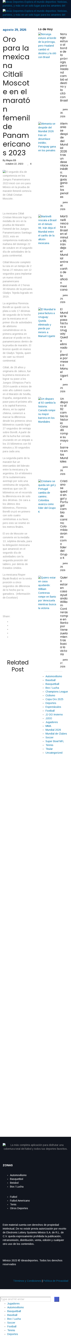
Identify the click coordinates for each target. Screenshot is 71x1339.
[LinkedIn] (11, 629)
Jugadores (52, 722)
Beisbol (14, 1182)
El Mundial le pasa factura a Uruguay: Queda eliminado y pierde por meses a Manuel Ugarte (64, 344)
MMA (48, 726)
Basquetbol (16, 1179)
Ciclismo (50, 695)
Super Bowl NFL (55, 741)
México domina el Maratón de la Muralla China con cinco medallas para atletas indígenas (16, 1085)
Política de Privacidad (55, 1280)
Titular (49, 748)
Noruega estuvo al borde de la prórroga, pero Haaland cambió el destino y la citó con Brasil (64, 69)
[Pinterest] (11, 636)
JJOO (49, 718)
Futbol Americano (20, 1200)
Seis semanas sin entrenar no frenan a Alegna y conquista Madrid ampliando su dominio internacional (18, 940)
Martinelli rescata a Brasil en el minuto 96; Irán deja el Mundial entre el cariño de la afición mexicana (64, 253)
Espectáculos (53, 706)
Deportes (51, 703)
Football (50, 710)
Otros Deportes (19, 1208)
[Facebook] (11, 621)
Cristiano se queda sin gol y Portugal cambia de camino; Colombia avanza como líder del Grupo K (64, 519)
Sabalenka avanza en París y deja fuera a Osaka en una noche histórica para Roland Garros (18, 865)
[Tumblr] (11, 633)
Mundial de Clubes (56, 733)
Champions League (57, 691)
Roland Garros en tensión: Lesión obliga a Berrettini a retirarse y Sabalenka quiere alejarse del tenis (17, 787)
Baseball (51, 680)
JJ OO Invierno (54, 714)
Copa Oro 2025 (54, 699)
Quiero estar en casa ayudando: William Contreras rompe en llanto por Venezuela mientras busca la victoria (64, 615)
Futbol (13, 1196)
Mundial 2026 (53, 729)
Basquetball (52, 684)
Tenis (13, 1204)
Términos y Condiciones (27, 1280)
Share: (6, 616)
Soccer (50, 737)
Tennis (49, 745)
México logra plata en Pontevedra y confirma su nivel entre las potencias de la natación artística (18, 1013)
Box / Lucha (52, 687)
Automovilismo (54, 676)
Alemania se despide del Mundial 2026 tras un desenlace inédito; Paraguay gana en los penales (64, 160)
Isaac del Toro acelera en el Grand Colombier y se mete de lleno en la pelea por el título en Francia (16, 709)
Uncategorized (54, 752)
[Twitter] (11, 625)
